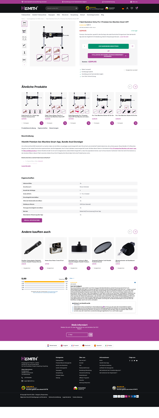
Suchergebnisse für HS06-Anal (35, 19)
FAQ (80, 365)
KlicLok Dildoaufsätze (30, 151)
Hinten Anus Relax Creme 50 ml (54, 260)
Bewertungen (53, 128)
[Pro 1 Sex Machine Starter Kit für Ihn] (126, 103)
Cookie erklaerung (77, 397)
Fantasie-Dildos (60, 375)
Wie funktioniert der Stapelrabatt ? (108, 372)
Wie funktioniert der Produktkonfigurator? (110, 370)
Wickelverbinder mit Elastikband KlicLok (125, 261)
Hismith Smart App (104, 362)
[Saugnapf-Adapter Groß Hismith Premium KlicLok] (103, 248)
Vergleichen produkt (131, 70)
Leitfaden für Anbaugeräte (106, 367)
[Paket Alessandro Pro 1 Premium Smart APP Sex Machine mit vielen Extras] (79, 103)
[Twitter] (134, 361)
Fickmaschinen (26, 15)
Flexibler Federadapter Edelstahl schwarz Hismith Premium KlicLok (31, 261)
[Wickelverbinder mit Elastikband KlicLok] (126, 248)
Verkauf (82, 15)
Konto (101, 360)
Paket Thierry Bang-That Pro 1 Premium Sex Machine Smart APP (55, 116)
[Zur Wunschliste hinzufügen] (132, 46)
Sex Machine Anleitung (105, 365)
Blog (102, 15)
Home (23, 19)
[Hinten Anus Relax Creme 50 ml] (56, 248)
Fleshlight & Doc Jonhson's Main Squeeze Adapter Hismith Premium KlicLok (79, 261)
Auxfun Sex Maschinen (62, 365)
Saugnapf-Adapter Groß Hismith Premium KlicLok (101, 261)
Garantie (81, 380)
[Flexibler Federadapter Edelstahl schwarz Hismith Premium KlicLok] (32, 248)
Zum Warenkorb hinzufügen (108, 46)
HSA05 (35, 163)
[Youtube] (136, 361)
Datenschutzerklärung (55, 397)
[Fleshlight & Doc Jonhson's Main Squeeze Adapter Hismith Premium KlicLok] (79, 248)
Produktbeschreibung (29, 128)
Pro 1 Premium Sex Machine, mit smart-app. (123, 148)
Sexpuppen (51, 15)
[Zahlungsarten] (115, 396)
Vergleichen (27, 268)
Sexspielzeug (74, 15)
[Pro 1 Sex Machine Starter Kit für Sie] (103, 103)
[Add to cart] (41, 123)
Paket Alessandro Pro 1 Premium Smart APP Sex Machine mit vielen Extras (79, 116)
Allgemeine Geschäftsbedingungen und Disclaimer (33, 397)
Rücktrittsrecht (83, 375)
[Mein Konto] (127, 8)
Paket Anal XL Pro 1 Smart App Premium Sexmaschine (30, 116)
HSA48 (40, 161)
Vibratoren (65, 15)
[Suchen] (76, 8)
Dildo (58, 15)
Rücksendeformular (84, 367)
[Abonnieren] (91, 335)
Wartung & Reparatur (84, 382)
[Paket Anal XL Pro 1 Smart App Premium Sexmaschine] (32, 103)
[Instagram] (132, 361)
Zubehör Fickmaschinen (39, 15)
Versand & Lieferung (84, 372)
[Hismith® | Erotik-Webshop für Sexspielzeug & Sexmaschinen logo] (30, 9)
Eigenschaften (42, 128)
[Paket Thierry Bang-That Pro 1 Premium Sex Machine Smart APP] (56, 103)
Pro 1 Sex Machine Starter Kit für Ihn (126, 115)
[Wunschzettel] (132, 8)
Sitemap (58, 377)
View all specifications (32, 220)
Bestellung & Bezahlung (85, 370)
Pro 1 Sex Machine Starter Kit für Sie (103, 115)
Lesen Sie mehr (124, 37)
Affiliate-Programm (84, 377)
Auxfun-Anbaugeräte (61, 367)
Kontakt (81, 362)
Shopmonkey (44, 394)
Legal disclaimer (67, 397)
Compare (26, 123)
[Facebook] (130, 361)
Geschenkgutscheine (93, 15)
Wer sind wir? (82, 360)
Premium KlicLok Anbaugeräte (63, 362)
